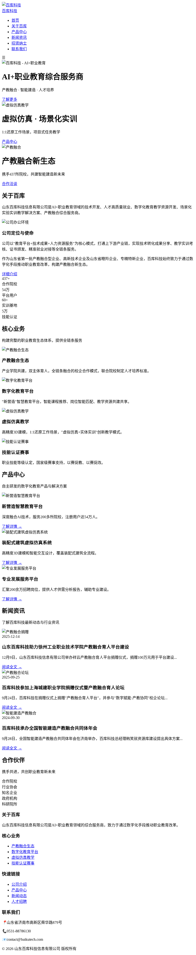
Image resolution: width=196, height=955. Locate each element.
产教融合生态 (22, 846)
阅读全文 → (12, 667)
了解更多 (9, 99)
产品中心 (19, 32)
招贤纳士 (19, 43)
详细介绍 (9, 274)
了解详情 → (12, 526)
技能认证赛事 (22, 863)
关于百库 (19, 26)
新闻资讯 (19, 37)
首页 (15, 20)
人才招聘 (19, 902)
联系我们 (19, 49)
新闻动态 (19, 896)
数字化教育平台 (24, 852)
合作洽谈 (9, 184)
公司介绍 (19, 884)
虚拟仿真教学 (22, 857)
